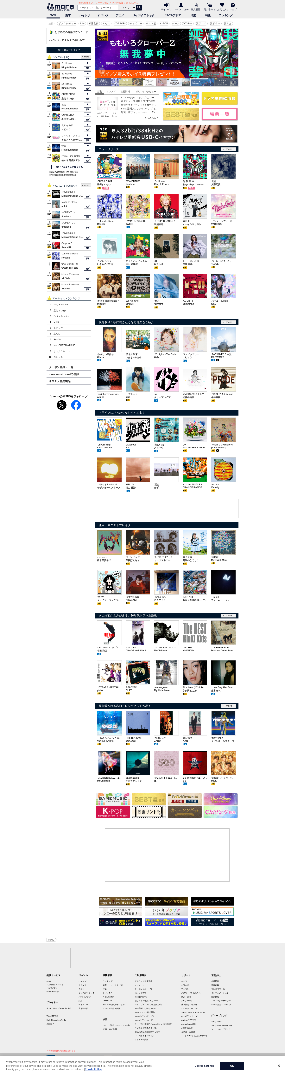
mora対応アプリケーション (147, 1008)
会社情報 (215, 981)
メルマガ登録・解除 (111, 1008)
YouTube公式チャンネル (113, 1005)
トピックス (107, 993)
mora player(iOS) (188, 1024)
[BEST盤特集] (149, 804)
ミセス (106, 23)
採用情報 (215, 997)
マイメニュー (182, 9)
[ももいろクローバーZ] (226, 85)
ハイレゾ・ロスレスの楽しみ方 (67, 40)
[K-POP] (113, 817)
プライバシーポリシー (221, 1001)
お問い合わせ (187, 1028)
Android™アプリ (188, 1020)
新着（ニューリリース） (113, 985)
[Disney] (221, 804)
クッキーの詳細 (141, 1039)
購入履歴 (195, 9)
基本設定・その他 (189, 1005)
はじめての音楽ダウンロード (71, 32)
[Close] (279, 1065)
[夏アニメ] (181, 103)
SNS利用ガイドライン (221, 1005)
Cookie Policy (93, 1069)
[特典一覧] (220, 119)
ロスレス (103, 15)
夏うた (228, 23)
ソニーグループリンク (221, 1029)
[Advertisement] (166, 509)
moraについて (141, 997)
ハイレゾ (84, 15)
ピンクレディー (67, 23)
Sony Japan (216, 1021)
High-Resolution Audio (56, 1020)
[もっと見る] (228, 149)
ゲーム (176, 23)
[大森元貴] (202, 85)
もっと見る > (151, 117)
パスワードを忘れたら (191, 993)
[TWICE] (107, 85)
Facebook (107, 1001)
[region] (142, 1066)
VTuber (187, 23)
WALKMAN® (52, 1016)
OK (232, 1065)
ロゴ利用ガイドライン (144, 1036)
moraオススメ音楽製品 (145, 1012)
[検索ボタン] (139, 7)
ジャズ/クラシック (143, 15)
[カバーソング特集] (185, 817)
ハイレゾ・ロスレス (190, 1008)
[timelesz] (155, 85)
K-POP (164, 23)
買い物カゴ (209, 9)
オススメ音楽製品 (60, 381)
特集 (208, 15)
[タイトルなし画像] (120, 904)
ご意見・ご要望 (188, 1032)
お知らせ (185, 985)
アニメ (120, 15)
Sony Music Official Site (221, 1025)
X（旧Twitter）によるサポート (194, 1036)
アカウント (186, 989)
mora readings (53, 991)
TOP (53, 15)
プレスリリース (218, 989)
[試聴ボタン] (87, 63)
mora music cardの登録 (64, 374)
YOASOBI (120, 23)
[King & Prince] (131, 85)
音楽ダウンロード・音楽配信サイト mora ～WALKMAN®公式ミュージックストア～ (61, 7)
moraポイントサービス (145, 1016)
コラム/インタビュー (145, 91)
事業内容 (215, 985)
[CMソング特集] (221, 817)
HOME (51, 940)
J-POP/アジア (172, 15)
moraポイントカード (144, 1020)
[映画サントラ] (149, 817)
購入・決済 (186, 997)
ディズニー (136, 23)
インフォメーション (220, 993)
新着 (68, 15)
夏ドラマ (215, 23)
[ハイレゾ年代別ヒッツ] (185, 804)
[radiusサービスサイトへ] (166, 133)
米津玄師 (94, 23)
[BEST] (220, 103)
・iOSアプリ (52, 988)
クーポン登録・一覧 (61, 367)
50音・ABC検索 (110, 1029)
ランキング (225, 15)
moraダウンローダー (190, 1016)
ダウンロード (187, 1001)
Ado (82, 23)
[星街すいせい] (178, 85)
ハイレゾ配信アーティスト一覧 (116, 1025)
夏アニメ (201, 23)
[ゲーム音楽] (113, 804)
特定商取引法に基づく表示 (146, 1028)
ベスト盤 (151, 23)
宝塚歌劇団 (83, 1008)
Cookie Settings (204, 1065)
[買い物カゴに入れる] (87, 68)
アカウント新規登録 (143, 981)
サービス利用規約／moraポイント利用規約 (153, 1024)
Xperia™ (50, 1024)
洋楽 (193, 15)
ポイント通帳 (140, 993)
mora (49, 981)
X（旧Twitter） (109, 997)
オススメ (111, 91)
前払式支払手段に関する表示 (147, 1032)
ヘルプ (233, 9)
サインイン (167, 9)
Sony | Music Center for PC (59, 1008)
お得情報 (125, 91)
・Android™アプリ (55, 985)
